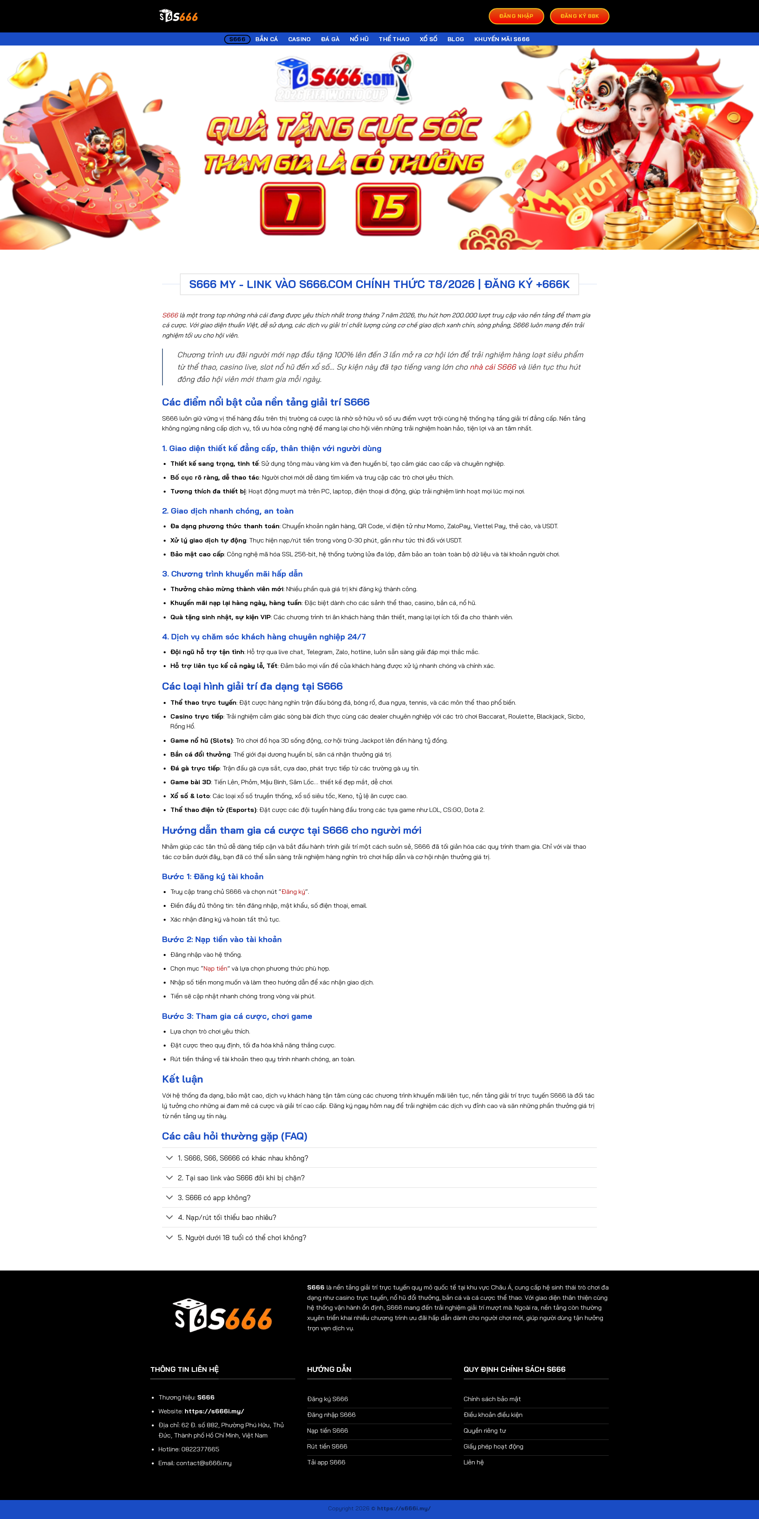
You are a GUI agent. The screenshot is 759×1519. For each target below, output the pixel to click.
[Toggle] (169, 1158)
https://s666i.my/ (214, 1411)
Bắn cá (266, 39)
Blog (455, 39)
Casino (299, 39)
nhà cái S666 (493, 367)
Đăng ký (293, 891)
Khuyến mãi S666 (502, 39)
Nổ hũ (359, 39)
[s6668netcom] (178, 16)
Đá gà (330, 39)
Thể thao (394, 39)
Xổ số (428, 39)
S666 (237, 39)
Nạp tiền (215, 968)
